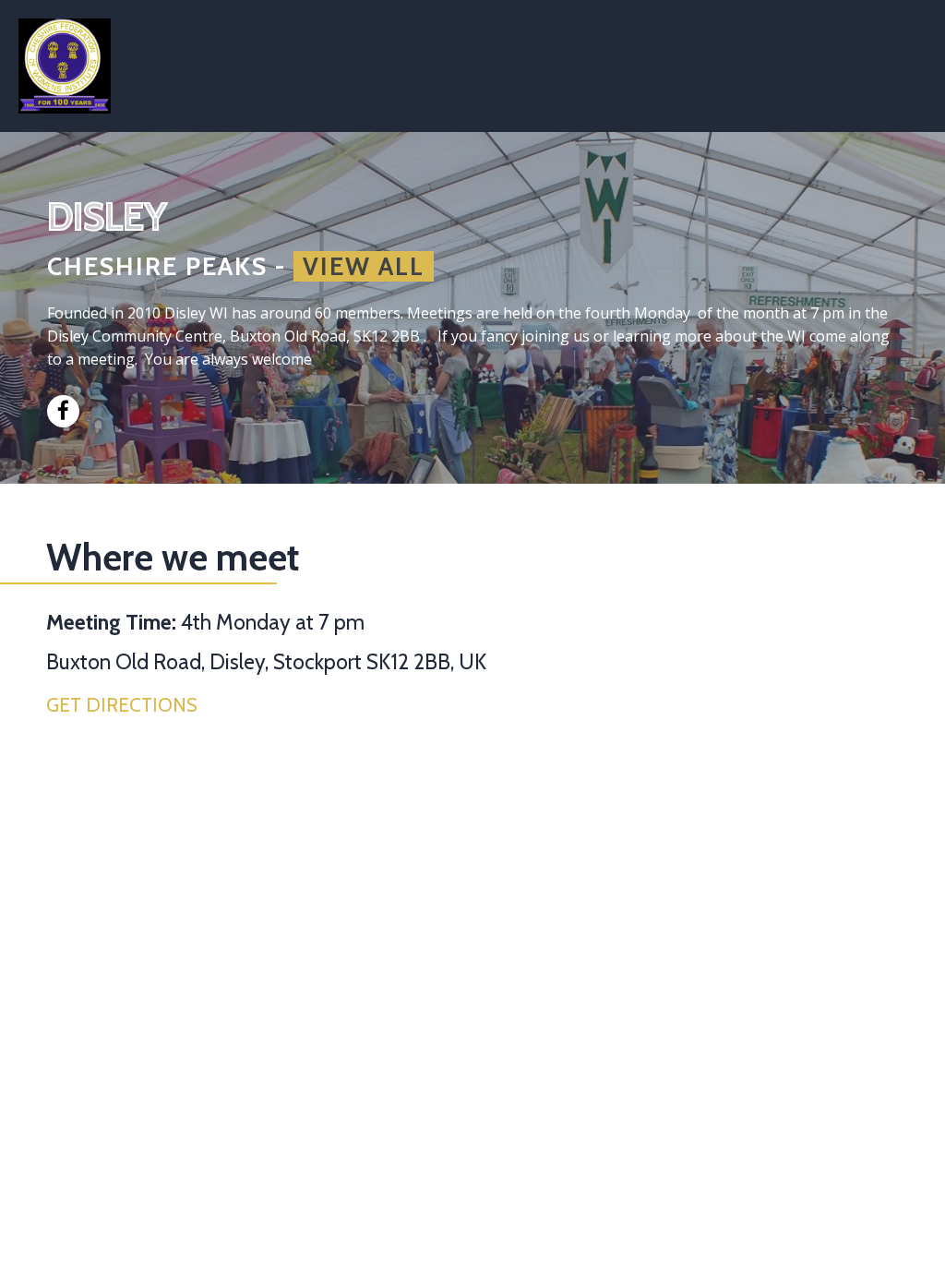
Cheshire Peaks (157, 266)
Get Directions (121, 704)
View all (364, 266)
